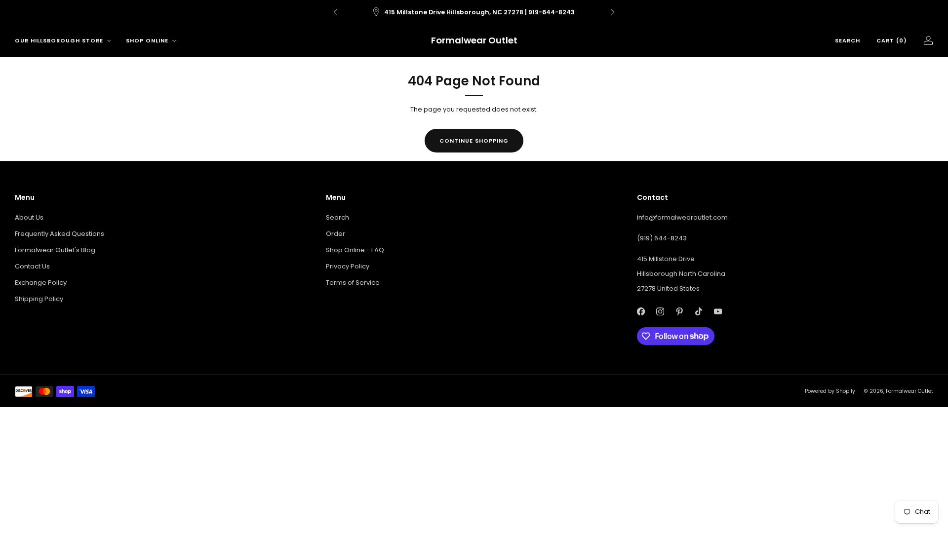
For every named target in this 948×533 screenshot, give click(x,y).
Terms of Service (353, 282)
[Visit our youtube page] (717, 311)
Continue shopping (474, 141)
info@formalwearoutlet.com (682, 217)
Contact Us (32, 266)
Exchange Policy (41, 282)
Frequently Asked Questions (59, 233)
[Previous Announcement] (335, 12)
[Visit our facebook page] (640, 311)
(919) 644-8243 (662, 238)
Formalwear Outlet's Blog (55, 250)
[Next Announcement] (612, 12)
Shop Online (147, 40)
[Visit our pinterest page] (679, 311)
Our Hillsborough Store (59, 40)
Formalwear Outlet (474, 40)
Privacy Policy (347, 266)
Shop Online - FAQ (355, 250)
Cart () (891, 40)
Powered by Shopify (830, 391)
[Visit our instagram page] (660, 311)
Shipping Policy (39, 299)
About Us (29, 217)
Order (335, 233)
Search (847, 40)
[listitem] (474, 12)
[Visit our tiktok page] (698, 311)
